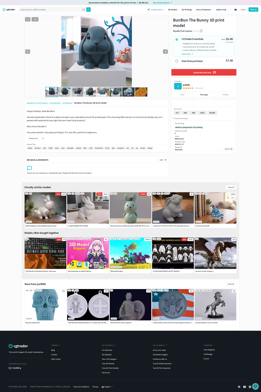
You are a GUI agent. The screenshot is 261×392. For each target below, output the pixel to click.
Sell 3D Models (159, 345)
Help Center (56, 359)
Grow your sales (159, 350)
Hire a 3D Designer (109, 359)
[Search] (88, 9)
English (106, 386)
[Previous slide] (27, 51)
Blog (53, 350)
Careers (54, 354)
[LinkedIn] (239, 387)
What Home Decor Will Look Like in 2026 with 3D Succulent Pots (133, 226)
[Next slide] (165, 51)
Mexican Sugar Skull (33, 323)
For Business (107, 350)
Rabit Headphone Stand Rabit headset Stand (40, 226)
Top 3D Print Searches (161, 368)
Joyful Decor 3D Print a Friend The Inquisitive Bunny (171, 226)
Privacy (95, 386)
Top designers (209, 349)
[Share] (225, 103)
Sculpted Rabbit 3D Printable (78, 226)
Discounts (106, 372)
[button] (83, 9)
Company (54, 345)
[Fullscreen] (27, 19)
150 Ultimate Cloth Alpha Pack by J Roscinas (40, 271)
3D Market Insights (160, 354)
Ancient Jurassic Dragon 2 (204, 271)
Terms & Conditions (81, 386)
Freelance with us (160, 359)
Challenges (208, 354)
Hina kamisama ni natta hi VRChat (79, 271)
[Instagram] (250, 386)
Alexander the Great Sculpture (121, 323)
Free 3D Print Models (110, 368)
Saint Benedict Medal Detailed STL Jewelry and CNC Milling (88, 323)
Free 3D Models (108, 363)
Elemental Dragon (117, 271)
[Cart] (235, 9)
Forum (206, 358)
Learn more (186, 54)
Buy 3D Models (107, 345)
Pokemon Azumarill (202, 226)
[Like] (182, 103)
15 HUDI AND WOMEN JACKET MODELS (166, 271)
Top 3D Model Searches (162, 363)
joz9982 (186, 84)
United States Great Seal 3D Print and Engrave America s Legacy (174, 323)
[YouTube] (245, 387)
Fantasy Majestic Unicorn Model (206, 323)
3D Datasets (107, 354)
